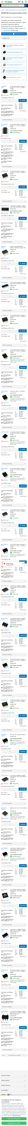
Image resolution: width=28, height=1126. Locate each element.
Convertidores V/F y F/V (13, 77)
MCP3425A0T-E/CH (4, 849)
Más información (17, 1115)
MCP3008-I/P (4, 282)
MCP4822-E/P (4, 315)
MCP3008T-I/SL (5, 205)
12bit (24, 28)
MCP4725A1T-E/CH (4, 660)
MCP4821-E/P (4, 509)
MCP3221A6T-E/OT (4, 930)
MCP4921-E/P (4, 171)
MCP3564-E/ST (5, 585)
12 (1, 30)
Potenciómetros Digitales (13, 52)
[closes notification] (23, 563)
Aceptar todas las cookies (14, 1123)
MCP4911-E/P (4, 700)
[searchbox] (12, 5)
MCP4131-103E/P (3, 247)
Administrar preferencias (14, 1118)
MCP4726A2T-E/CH (4, 545)
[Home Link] (10, 2)
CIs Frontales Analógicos (13, 64)
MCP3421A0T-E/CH (4, 619)
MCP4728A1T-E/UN (4, 392)
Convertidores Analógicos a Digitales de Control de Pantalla (15, 71)
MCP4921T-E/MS (4, 87)
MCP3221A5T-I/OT (4, 1012)
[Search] (25, 5)
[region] (14, 1110)
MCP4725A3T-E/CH (4, 970)
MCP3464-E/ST (5, 775)
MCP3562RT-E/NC (4, 890)
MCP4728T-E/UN (4, 350)
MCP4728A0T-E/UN (4, 469)
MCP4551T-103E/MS (4, 808)
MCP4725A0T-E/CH (4, 125)
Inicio (2, 10)
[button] (2, 2)
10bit (4, 30)
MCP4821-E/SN (5, 432)
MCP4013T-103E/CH (4, 735)
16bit (8, 30)
